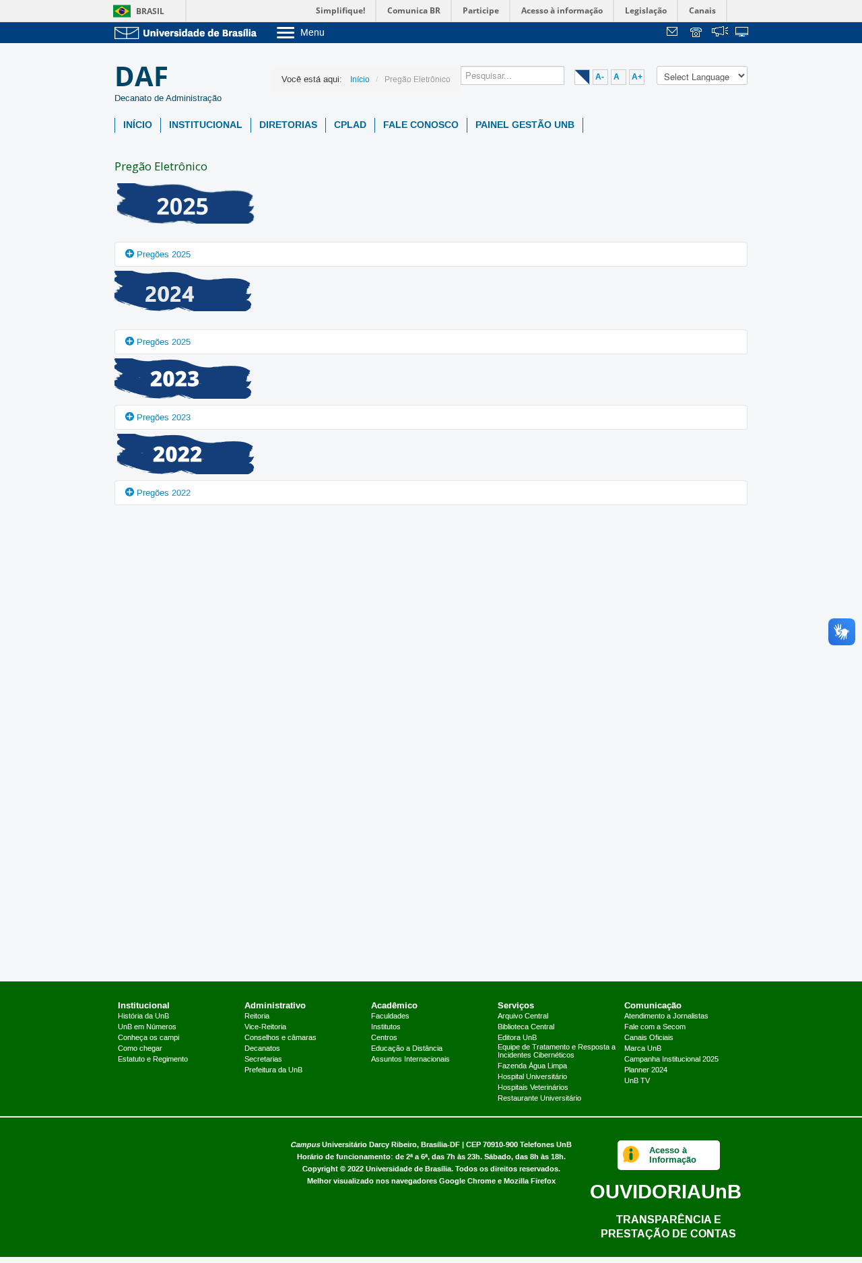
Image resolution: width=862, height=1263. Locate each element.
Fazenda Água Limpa (532, 1066)
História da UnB (143, 1016)
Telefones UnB (546, 1145)
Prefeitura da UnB (273, 1070)
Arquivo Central (523, 1016)
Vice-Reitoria (265, 1027)
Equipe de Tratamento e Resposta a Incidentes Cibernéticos (557, 1051)
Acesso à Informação (672, 1154)
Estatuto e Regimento (153, 1060)
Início (137, 125)
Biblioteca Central (526, 1027)
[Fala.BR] (720, 33)
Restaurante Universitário (539, 1099)
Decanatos (262, 1049)
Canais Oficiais (648, 1038)
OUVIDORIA (665, 1191)
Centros (384, 1038)
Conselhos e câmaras (280, 1038)
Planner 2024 (645, 1070)
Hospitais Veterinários (533, 1088)
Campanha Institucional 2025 (671, 1060)
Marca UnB (642, 1049)
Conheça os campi (148, 1038)
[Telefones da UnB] (697, 33)
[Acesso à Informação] (631, 1155)
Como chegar (140, 1049)
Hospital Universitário (532, 1077)
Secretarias (263, 1060)
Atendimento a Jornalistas (666, 1016)
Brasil (150, 11)
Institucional (205, 125)
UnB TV (637, 1081)
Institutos (386, 1027)
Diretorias (288, 125)
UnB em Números (147, 1027)
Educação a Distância (406, 1049)
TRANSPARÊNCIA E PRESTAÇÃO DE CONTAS (668, 1226)
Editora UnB (517, 1038)
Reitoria (256, 1016)
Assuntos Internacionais (410, 1060)
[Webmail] (674, 33)
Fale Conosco (421, 125)
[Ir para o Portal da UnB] (188, 32)
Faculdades (390, 1016)
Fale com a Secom (655, 1027)
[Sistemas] (743, 33)
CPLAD (350, 125)
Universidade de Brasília (408, 1169)
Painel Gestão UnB (524, 125)
